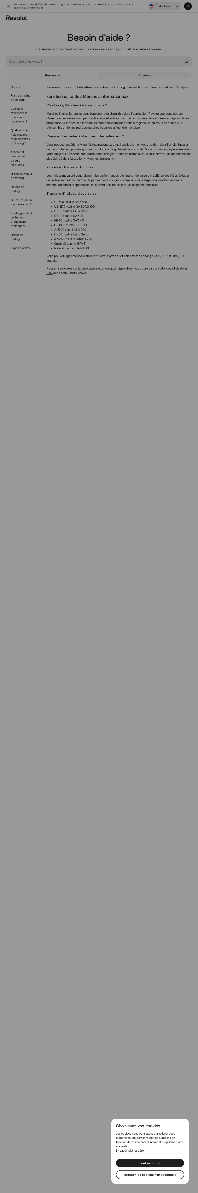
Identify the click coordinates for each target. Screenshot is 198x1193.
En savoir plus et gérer (130, 1150)
